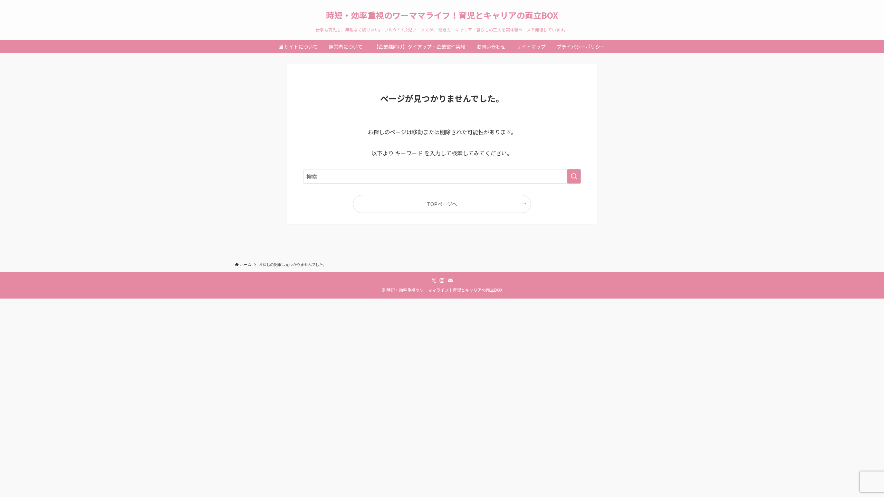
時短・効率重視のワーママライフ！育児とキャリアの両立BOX (442, 15)
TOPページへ (442, 203)
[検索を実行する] (574, 176)
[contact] (450, 280)
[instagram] (442, 280)
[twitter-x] (434, 280)
